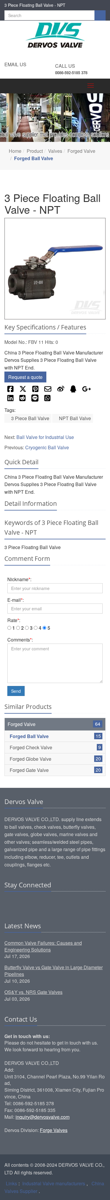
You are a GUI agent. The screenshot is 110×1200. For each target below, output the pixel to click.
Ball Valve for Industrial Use (45, 437)
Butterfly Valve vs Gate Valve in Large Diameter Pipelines (53, 970)
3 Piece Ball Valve (29, 418)
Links (11, 1183)
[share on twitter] (22, 390)
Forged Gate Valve (29, 770)
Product (35, 150)
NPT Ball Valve (74, 418)
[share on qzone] (73, 390)
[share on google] (86, 390)
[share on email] (47, 390)
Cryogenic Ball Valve (47, 447)
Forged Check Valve (31, 747)
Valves (55, 150)
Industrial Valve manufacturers (53, 1183)
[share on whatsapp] (47, 399)
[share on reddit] (22, 399)
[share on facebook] (10, 390)
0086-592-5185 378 (71, 72)
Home (15, 150)
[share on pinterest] (35, 390)
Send (16, 691)
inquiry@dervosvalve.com (43, 1116)
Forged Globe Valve (30, 758)
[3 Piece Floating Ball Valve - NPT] (55, 268)
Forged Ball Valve (29, 736)
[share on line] (34, 399)
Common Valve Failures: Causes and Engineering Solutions (43, 946)
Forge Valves (53, 1130)
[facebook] (20, 903)
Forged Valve (81, 150)
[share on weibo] (60, 390)
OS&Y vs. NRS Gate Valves (33, 992)
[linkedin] (9, 903)
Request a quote (25, 377)
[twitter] (32, 903)
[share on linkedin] (10, 399)
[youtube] (43, 903)
